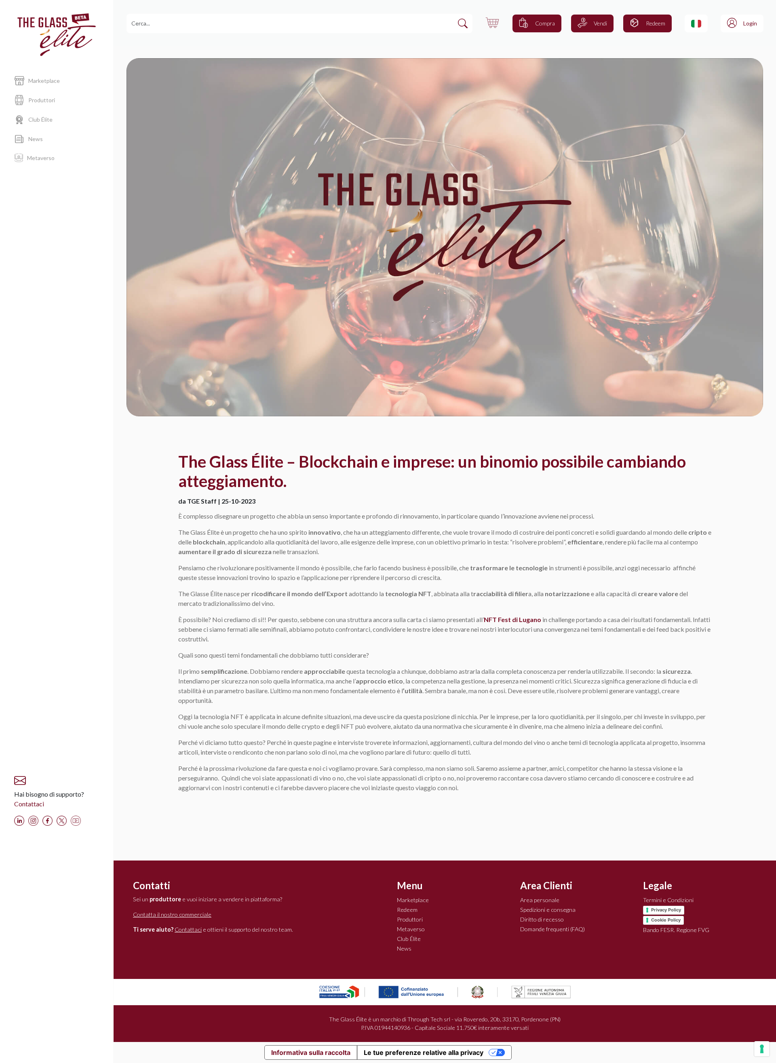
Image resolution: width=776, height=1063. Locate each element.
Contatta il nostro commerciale (172, 914)
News (404, 948)
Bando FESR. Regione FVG (676, 929)
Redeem (407, 909)
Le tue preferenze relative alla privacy (423, 1052)
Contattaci (29, 804)
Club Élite (409, 938)
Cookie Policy (666, 920)
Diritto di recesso (542, 919)
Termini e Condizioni (668, 899)
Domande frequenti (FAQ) (552, 929)
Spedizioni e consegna (548, 909)
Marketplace (413, 899)
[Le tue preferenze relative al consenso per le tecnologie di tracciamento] (762, 1049)
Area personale (539, 899)
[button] (696, 23)
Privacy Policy (666, 910)
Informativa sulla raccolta (310, 1052)
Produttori (410, 919)
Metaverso (411, 929)
